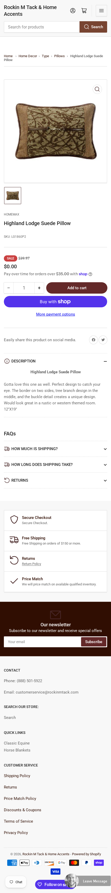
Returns (10, 787)
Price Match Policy (20, 798)
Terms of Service (18, 821)
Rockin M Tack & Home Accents (30, 10)
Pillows (59, 56)
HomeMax (11, 214)
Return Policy (31, 564)
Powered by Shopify (86, 854)
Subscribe (93, 641)
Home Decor (28, 56)
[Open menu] (101, 10)
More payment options (55, 314)
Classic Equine (17, 743)
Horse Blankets (17, 750)
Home (8, 56)
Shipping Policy (17, 775)
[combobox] (55, 27)
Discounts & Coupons (22, 810)
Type (45, 56)
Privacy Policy (16, 832)
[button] (88, 883)
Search (97, 27)
